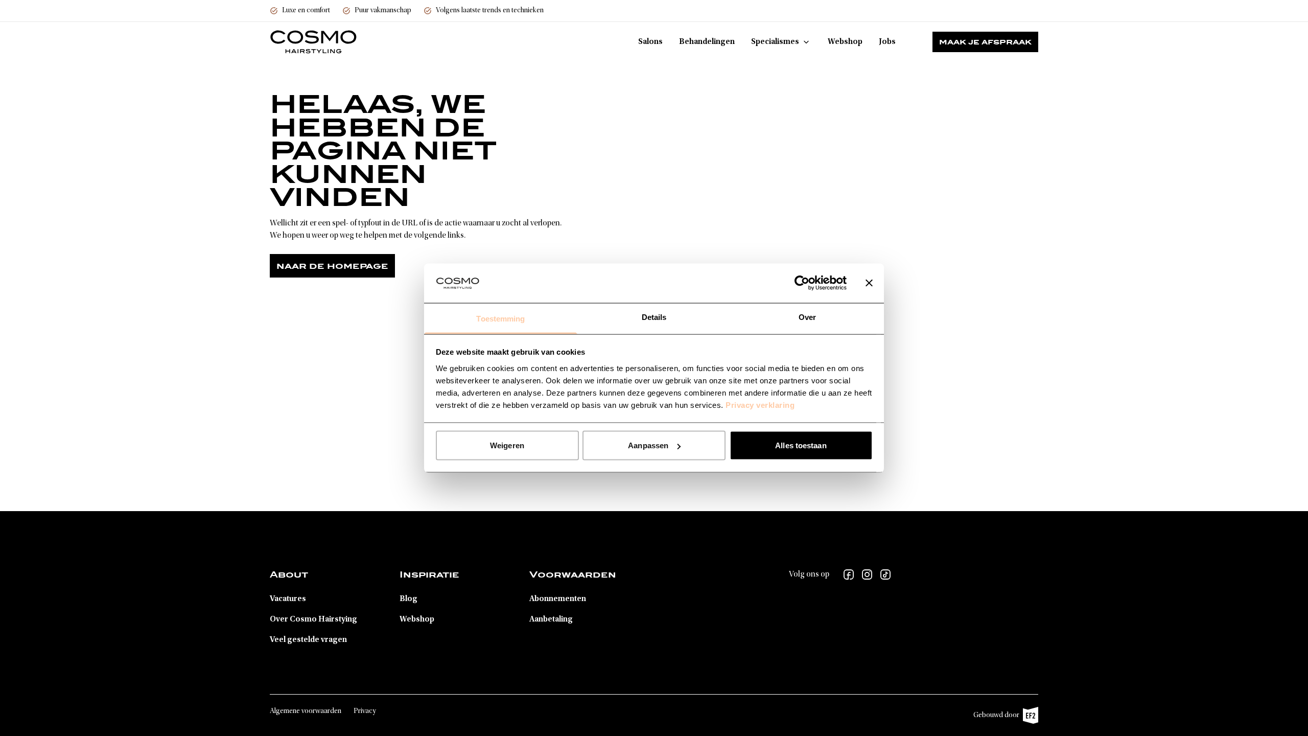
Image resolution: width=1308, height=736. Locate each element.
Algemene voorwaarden (305, 711)
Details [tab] (654, 316)
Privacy (365, 711)
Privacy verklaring (760, 404)
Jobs (887, 42)
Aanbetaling (551, 619)
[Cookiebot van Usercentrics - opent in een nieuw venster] (802, 283)
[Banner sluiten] (869, 283)
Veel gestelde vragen (308, 640)
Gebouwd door (1000, 718)
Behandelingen (707, 42)
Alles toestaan (800, 445)
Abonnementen (557, 599)
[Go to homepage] (313, 42)
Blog (408, 599)
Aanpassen (648, 445)
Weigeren (507, 445)
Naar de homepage (332, 266)
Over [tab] (807, 316)
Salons (650, 42)
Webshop (845, 42)
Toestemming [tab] (500, 318)
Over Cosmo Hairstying (313, 619)
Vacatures (288, 599)
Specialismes (775, 42)
